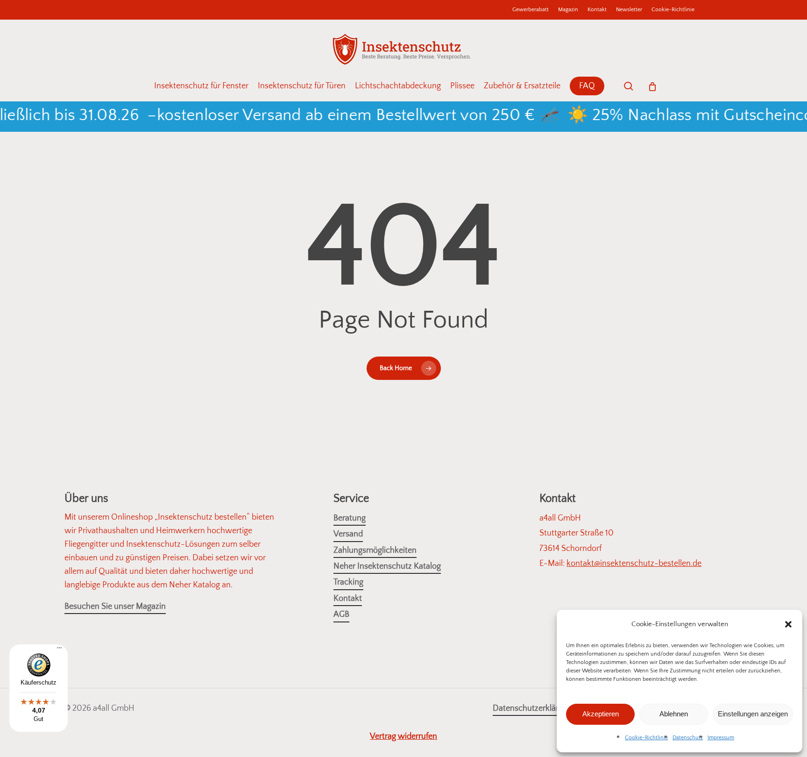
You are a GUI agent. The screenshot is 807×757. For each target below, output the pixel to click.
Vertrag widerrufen (403, 736)
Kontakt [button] (347, 598)
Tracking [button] (348, 582)
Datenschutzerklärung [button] (532, 708)
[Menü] (59, 651)
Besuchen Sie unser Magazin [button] (115, 606)
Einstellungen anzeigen (753, 714)
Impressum (721, 738)
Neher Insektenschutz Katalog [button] (387, 566)
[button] (788, 624)
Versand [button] (348, 534)
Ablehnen (673, 714)
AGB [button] (341, 614)
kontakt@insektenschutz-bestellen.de (633, 563)
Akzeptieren (600, 714)
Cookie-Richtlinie (646, 738)
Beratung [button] (349, 518)
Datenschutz (687, 738)
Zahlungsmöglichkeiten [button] (375, 550)
